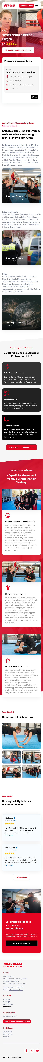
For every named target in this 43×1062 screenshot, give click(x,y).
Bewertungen (8, 1004)
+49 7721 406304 (17, 987)
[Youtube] (37, 1050)
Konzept (6, 1002)
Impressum (7, 1032)
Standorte (7, 1007)
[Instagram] (32, 1050)
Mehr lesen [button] (9, 835)
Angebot (6, 999)
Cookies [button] (6, 1037)
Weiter (34, 97)
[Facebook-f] (26, 1050)
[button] (37, 5)
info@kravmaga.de (16, 990)
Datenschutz (8, 1034)
